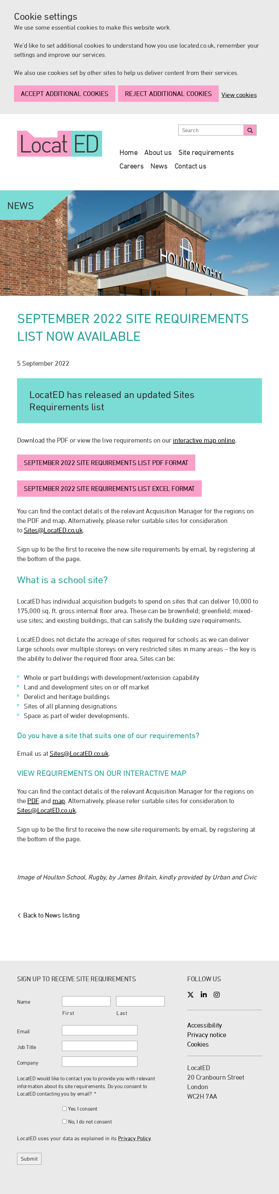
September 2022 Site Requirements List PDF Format (106, 462)
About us (157, 152)
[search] (250, 130)
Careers (131, 166)
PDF (33, 801)
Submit (29, 1159)
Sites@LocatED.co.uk (53, 530)
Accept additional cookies (65, 93)
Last (122, 1013)
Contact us (191, 166)
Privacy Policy (134, 1138)
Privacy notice (206, 1034)
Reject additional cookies (168, 93)
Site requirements (206, 152)
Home (128, 152)
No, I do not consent (90, 1121)
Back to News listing (51, 915)
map (58, 801)
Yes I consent (82, 1108)
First (68, 1013)
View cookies (239, 94)
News (158, 166)
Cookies (198, 1044)
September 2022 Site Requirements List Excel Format (109, 488)
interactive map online (204, 440)
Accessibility (204, 1025)
